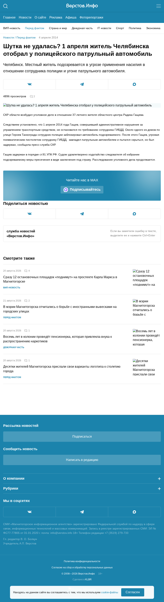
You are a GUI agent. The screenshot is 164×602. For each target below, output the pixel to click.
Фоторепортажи (91, 17)
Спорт (120, 28)
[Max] (134, 512)
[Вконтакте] (29, 512)
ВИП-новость (11, 28)
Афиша (70, 17)
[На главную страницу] (82, 6)
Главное (9, 17)
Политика (135, 28)
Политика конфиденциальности (82, 561)
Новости (25, 17)
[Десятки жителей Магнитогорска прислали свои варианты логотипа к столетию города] (147, 369)
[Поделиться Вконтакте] (29, 84)
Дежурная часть (82, 28)
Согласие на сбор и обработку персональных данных (82, 567)
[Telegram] (82, 512)
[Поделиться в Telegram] (82, 84)
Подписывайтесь (85, 190)
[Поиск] (5, 6)
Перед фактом (34, 28)
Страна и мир (58, 28)
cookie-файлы (109, 592)
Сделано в (82, 579)
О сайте (40, 17)
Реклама (55, 17)
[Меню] (158, 6)
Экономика (153, 28)
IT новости (104, 28)
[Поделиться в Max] (134, 84)
